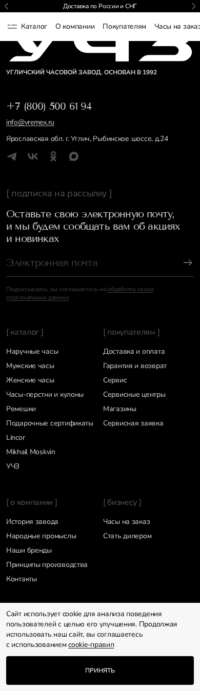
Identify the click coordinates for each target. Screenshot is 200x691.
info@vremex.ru (30, 122)
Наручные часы (32, 351)
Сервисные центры (134, 394)
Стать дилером (127, 536)
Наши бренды (29, 550)
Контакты (21, 579)
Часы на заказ (126, 521)
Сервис (115, 380)
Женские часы (30, 380)
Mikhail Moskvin (30, 452)
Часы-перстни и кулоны (45, 394)
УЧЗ (12, 466)
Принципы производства (47, 565)
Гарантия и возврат (135, 366)
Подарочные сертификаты (49, 423)
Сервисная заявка (133, 423)
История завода (32, 521)
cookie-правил (91, 644)
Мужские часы (30, 366)
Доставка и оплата (134, 351)
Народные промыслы (41, 536)
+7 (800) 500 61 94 (49, 106)
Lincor (15, 437)
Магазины (119, 409)
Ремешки (21, 409)
